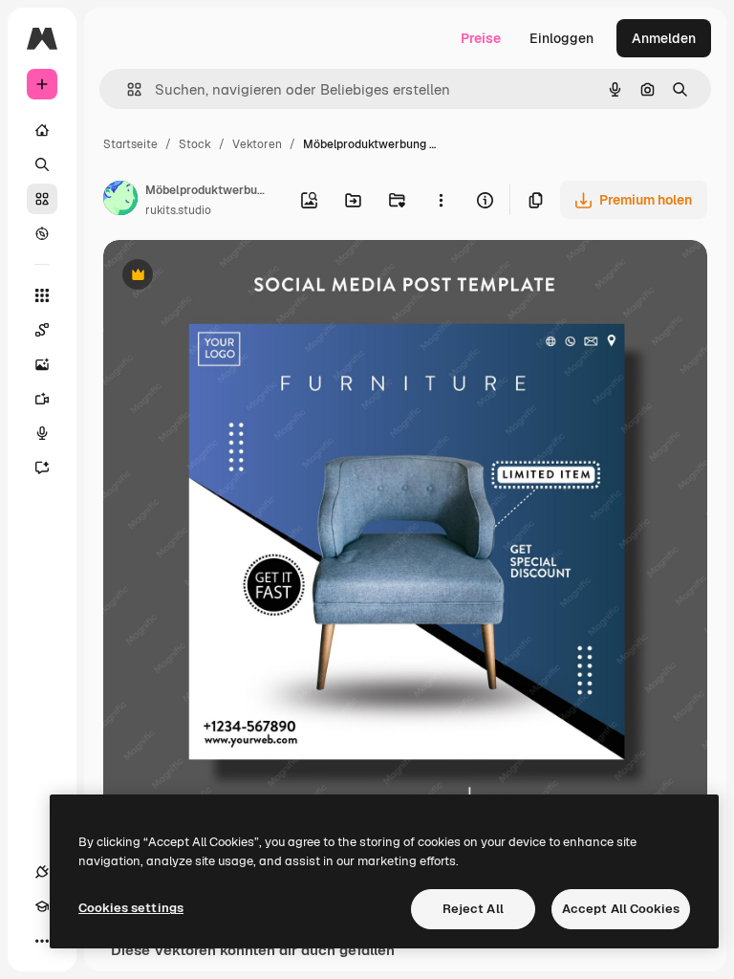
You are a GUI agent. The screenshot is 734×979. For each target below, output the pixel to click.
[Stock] (42, 199)
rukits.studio (178, 210)
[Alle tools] (42, 295)
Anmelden (664, 38)
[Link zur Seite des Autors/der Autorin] (120, 201)
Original (225, 277)
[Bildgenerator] (42, 364)
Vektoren (257, 144)
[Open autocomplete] (126, 89)
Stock (195, 144)
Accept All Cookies (621, 909)
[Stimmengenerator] (42, 433)
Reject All (473, 909)
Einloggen (561, 38)
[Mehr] (42, 940)
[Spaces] (42, 330)
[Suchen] (42, 164)
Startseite (130, 144)
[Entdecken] (42, 233)
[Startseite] (42, 130)
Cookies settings (131, 908)
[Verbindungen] (42, 872)
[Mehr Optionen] (440, 200)
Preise (481, 38)
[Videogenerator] (42, 398)
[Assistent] (42, 467)
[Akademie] (42, 906)
